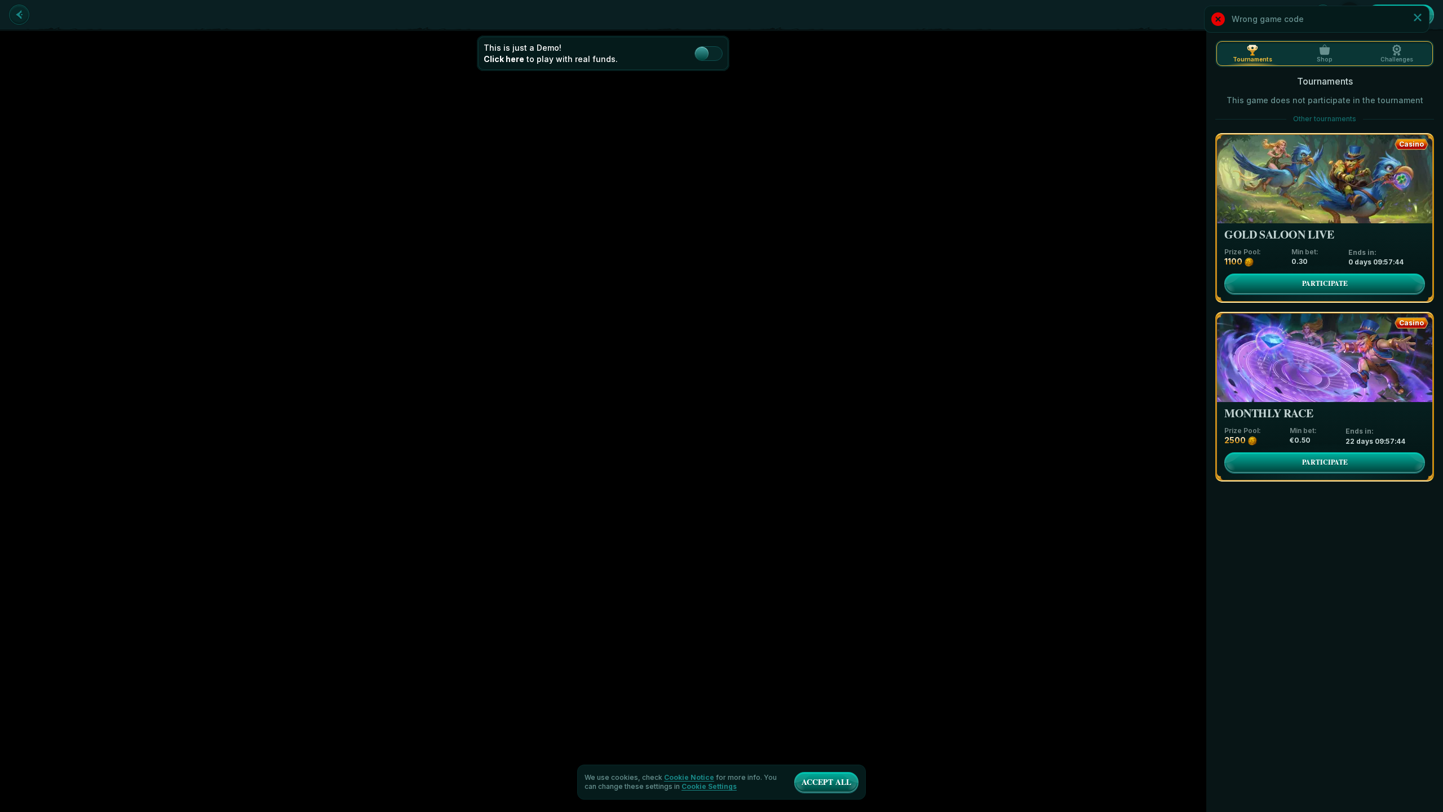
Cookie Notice (689, 778)
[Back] (19, 15)
